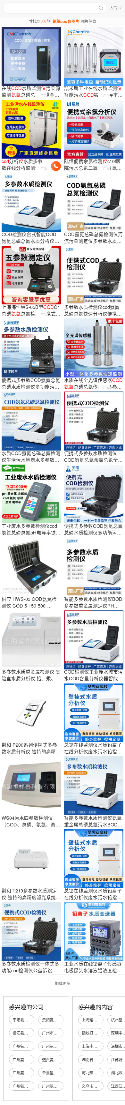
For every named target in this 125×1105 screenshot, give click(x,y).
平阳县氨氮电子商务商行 (34, 1020)
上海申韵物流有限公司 (101, 1046)
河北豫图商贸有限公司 (101, 1073)
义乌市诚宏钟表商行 (99, 1086)
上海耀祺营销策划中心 (101, 1020)
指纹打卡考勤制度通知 (101, 1033)
